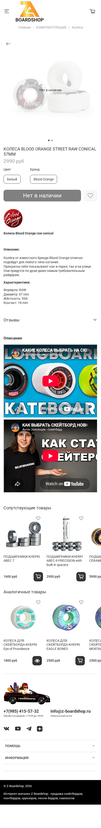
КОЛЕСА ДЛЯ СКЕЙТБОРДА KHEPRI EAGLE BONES (63, 645)
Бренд (34, 169)
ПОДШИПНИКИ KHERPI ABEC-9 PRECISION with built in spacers (65, 561)
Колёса (77, 27)
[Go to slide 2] (52, 140)
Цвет (7, 169)
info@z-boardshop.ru (70, 711)
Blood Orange (44, 179)
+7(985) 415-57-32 (21, 711)
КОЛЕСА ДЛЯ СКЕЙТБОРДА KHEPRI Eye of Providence (20, 645)
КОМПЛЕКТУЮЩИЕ (51, 27)
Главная (24, 27)
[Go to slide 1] (49, 140)
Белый (12, 179)
